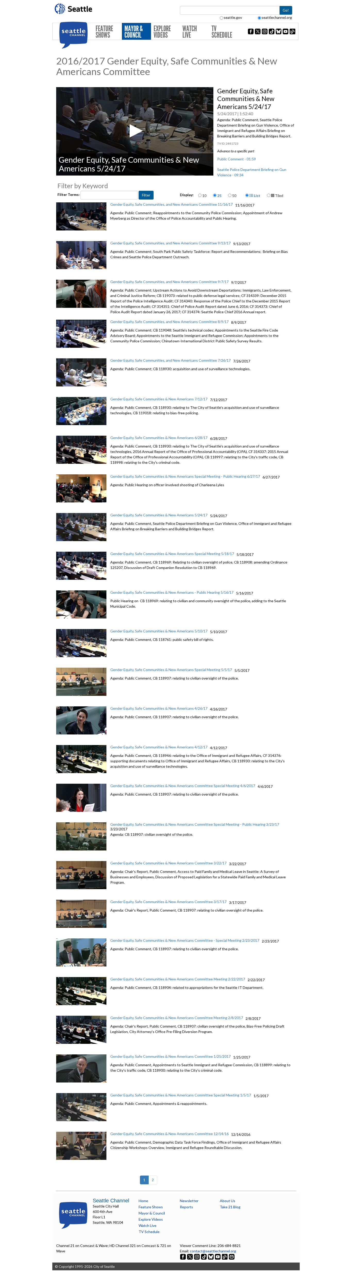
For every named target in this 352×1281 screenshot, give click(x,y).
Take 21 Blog (230, 1207)
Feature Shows (104, 31)
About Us (227, 1201)
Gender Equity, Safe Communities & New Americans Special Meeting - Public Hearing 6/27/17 (185, 476)
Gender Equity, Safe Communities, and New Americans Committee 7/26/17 (170, 360)
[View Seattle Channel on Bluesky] (211, 1256)
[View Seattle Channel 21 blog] (225, 1256)
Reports (186, 1207)
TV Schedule (222, 31)
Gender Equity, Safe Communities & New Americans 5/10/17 (158, 631)
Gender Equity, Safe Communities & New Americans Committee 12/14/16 (169, 1133)
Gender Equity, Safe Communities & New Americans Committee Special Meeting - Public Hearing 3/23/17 (194, 824)
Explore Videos (162, 31)
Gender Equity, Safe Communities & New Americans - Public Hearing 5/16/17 (171, 592)
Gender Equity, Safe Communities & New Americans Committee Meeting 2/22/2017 (177, 979)
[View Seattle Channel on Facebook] (183, 1256)
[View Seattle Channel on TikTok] (204, 1256)
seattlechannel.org (277, 17)
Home (143, 1201)
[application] (134, 131)
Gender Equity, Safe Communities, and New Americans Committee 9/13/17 (170, 243)
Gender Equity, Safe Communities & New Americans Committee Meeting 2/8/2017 (176, 1017)
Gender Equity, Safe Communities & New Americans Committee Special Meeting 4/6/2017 (182, 785)
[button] (135, 131)
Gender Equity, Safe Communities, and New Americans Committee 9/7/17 (169, 281)
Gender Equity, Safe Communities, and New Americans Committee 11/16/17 (171, 204)
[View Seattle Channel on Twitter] (190, 1256)
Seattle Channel (111, 1200)
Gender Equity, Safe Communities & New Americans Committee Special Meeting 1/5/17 (180, 1095)
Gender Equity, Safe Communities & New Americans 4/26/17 (158, 708)
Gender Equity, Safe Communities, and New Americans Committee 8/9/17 (169, 321)
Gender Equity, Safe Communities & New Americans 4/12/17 (158, 747)
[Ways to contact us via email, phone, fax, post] (232, 1256)
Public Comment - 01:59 (236, 159)
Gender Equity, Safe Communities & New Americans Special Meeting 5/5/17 (171, 669)
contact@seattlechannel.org (213, 1251)
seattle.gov (233, 17)
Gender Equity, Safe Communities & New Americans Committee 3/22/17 (168, 863)
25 (219, 195)
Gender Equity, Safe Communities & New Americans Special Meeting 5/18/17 (172, 553)
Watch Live (189, 31)
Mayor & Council (133, 31)
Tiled (278, 195)
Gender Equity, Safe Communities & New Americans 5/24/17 (158, 515)
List (256, 195)
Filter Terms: (68, 194)
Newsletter (189, 1201)
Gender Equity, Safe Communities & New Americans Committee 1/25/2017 (170, 1056)
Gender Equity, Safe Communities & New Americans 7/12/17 (158, 399)
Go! (286, 10)
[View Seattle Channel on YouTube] (218, 1256)
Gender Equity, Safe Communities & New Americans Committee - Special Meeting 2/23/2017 (184, 940)
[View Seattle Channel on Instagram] (197, 1256)
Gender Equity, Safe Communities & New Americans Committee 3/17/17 (168, 901)
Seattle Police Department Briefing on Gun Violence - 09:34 (251, 172)
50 (234, 195)
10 (204, 195)
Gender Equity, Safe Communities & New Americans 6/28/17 (158, 437)
